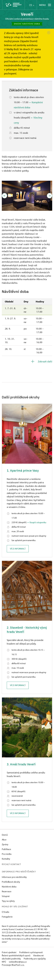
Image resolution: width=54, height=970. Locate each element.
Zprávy (5, 844)
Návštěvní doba (9, 886)
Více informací (18, 548)
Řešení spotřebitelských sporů (16, 955)
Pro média (6, 853)
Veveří (27, 14)
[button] (4, 195)
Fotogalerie (7, 916)
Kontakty (6, 858)
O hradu (5, 911)
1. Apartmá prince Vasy (23, 470)
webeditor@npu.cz (18, 961)
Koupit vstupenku (38, 522)
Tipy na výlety (8, 900)
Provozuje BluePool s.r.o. (13, 964)
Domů (5, 834)
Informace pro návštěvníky (14, 877)
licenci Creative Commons (21, 929)
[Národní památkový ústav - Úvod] (13, 5)
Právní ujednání (9, 952)
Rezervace (6, 891)
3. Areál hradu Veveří (21, 764)
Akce (4, 839)
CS (31, 5)
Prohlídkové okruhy (11, 881)
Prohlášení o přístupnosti (31, 952)
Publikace (6, 849)
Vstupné (6, 896)
